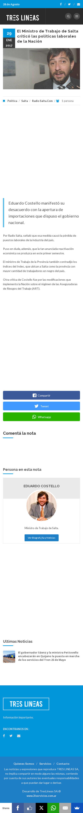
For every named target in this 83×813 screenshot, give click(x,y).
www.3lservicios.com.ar (41, 795)
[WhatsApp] (53, 808)
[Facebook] (62, 4)
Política (12, 100)
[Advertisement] (41, 153)
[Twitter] (71, 4)
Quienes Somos (23, 763)
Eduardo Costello (42, 486)
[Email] (65, 808)
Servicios (45, 763)
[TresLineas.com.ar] (23, 16)
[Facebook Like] (30, 808)
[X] (42, 808)
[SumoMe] (77, 808)
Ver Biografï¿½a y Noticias (41, 537)
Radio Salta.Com (42, 100)
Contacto (63, 763)
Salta (24, 100)
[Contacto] (78, 4)
